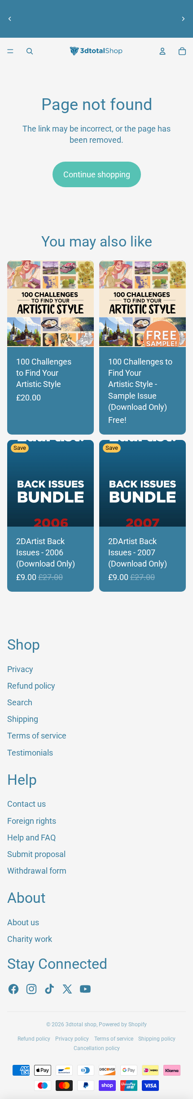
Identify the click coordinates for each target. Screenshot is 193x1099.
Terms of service (36, 735)
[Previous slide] (10, 19)
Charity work (29, 939)
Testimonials (30, 752)
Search (19, 702)
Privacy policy (72, 1039)
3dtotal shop (81, 1024)
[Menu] (10, 51)
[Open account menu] (162, 51)
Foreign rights (31, 821)
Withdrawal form (36, 870)
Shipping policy (156, 1039)
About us (92, 11)
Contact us (26, 804)
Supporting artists (96, 27)
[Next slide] (183, 19)
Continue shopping (96, 174)
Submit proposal (36, 854)
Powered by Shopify (123, 1024)
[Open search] (29, 51)
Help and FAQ (31, 837)
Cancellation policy (97, 1048)
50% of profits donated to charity (92, 19)
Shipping (22, 719)
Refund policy (31, 685)
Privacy (20, 669)
